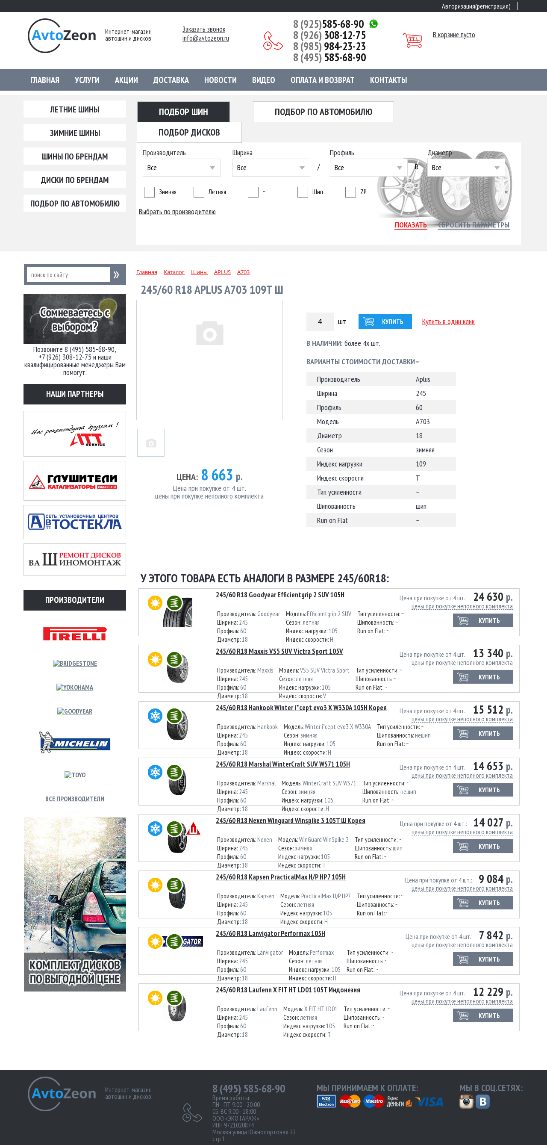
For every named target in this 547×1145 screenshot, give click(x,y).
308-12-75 (329, 35)
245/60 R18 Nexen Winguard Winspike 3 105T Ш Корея (290, 820)
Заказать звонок (203, 29)
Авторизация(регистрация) (476, 6)
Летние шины (74, 109)
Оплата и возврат (323, 80)
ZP (363, 192)
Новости (220, 80)
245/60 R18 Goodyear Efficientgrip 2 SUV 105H (280, 594)
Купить (392, 322)
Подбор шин (183, 112)
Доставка (171, 80)
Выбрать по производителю (177, 211)
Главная (44, 80)
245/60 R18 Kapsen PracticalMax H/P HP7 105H (281, 877)
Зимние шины (75, 133)
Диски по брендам (75, 180)
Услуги (87, 80)
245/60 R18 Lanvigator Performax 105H (270, 933)
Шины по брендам (75, 156)
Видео (263, 80)
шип (317, 192)
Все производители (74, 798)
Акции (126, 80)
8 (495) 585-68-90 (248, 1088)
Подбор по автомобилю (75, 203)
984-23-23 (329, 46)
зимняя (167, 192)
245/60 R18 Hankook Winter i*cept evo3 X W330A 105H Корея (301, 707)
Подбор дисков (189, 132)
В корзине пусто (454, 34)
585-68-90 (328, 24)
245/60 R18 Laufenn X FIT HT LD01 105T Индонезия (288, 989)
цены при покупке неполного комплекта (209, 496)
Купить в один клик (448, 321)
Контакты (388, 80)
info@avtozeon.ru (205, 38)
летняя (217, 192)
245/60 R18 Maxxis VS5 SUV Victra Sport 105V (279, 651)
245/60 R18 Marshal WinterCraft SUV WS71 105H (283, 764)
